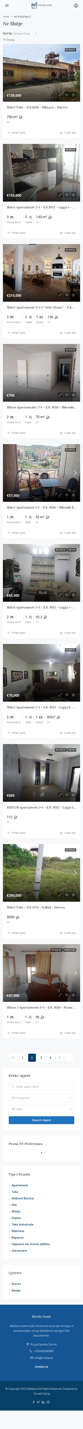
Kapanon (18, 1237)
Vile (14, 1205)
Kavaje (16, 1290)
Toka (15, 1192)
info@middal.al (43, 1357)
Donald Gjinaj (42, 1393)
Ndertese (18, 1231)
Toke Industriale (23, 1224)
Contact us (41, 1366)
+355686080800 (44, 1351)
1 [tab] (43, 1154)
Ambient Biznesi (23, 1198)
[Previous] (13, 1057)
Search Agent (41, 1120)
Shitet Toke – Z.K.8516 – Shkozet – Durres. (37, 107)
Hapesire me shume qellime (31, 1244)
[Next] (60, 1057)
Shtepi (16, 1211)
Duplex (16, 1218)
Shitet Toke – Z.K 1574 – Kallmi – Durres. (36, 907)
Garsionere (19, 1250)
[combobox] (25, 34)
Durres (16, 1284)
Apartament (20, 1185)
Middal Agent (18, 132)
